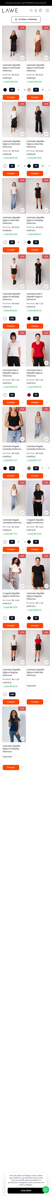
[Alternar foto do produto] (22, 57)
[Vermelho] (29, 394)
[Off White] (5, 166)
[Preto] (5, 89)
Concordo (26, 1190)
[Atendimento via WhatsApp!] (45, 1189)
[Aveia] (29, 89)
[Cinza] (29, 468)
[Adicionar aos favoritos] (22, 97)
